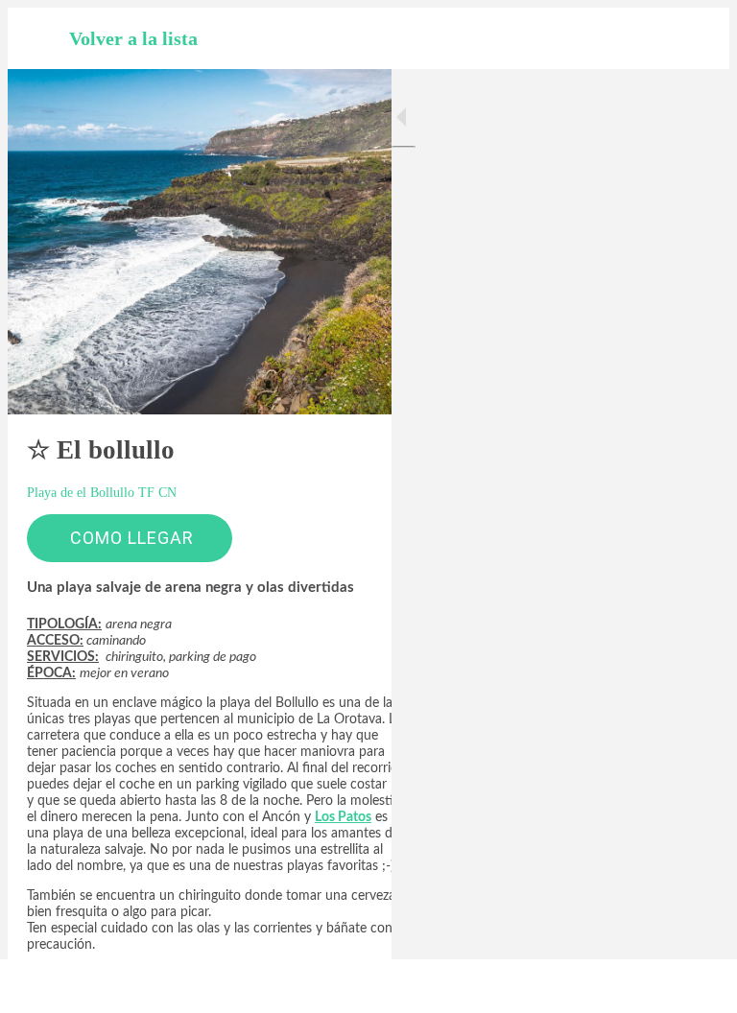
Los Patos (343, 817)
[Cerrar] (38, 38)
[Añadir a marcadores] (653, 986)
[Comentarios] (699, 986)
